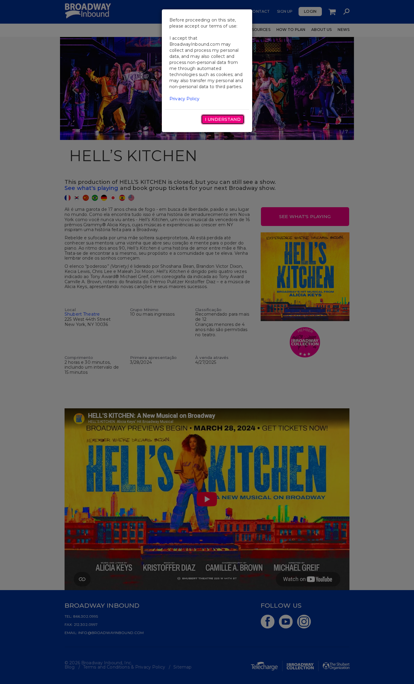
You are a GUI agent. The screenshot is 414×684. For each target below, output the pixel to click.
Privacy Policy (184, 98)
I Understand (223, 119)
